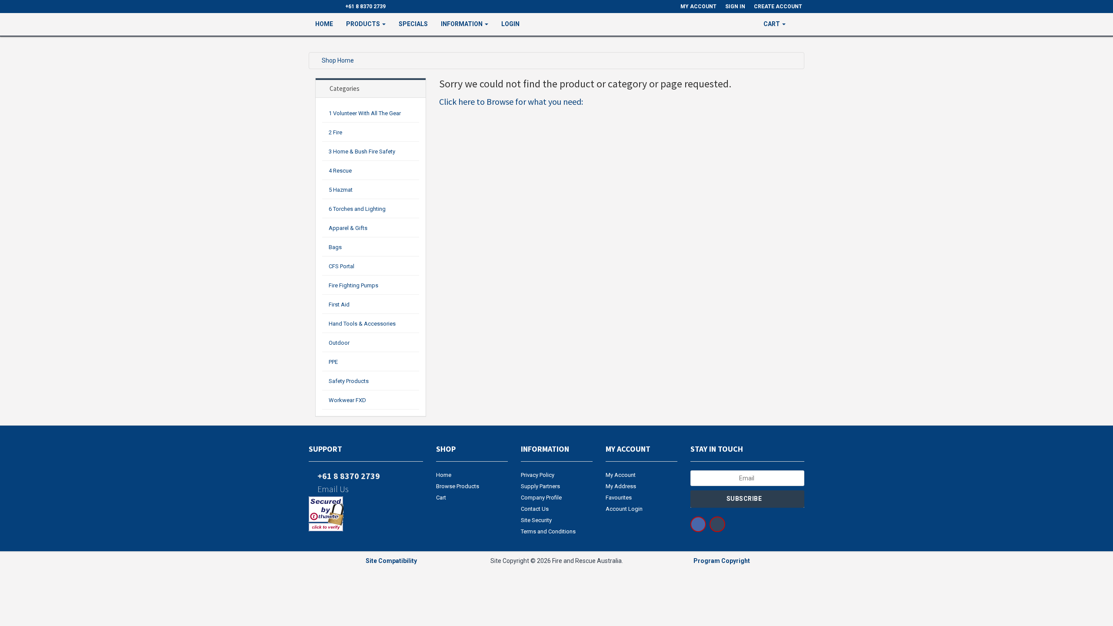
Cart (441, 497)
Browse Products (457, 486)
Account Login (624, 509)
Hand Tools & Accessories (362, 323)
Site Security (536, 520)
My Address (621, 486)
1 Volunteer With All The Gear (365, 113)
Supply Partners (540, 486)
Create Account (778, 6)
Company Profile (541, 497)
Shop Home (338, 60)
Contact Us (535, 509)
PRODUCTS (363, 23)
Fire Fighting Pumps (353, 285)
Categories (345, 88)
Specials (413, 23)
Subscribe (744, 498)
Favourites (619, 497)
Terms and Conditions (548, 531)
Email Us (332, 488)
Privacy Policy (537, 475)
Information (462, 23)
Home (324, 23)
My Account (621, 475)
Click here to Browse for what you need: (511, 101)
